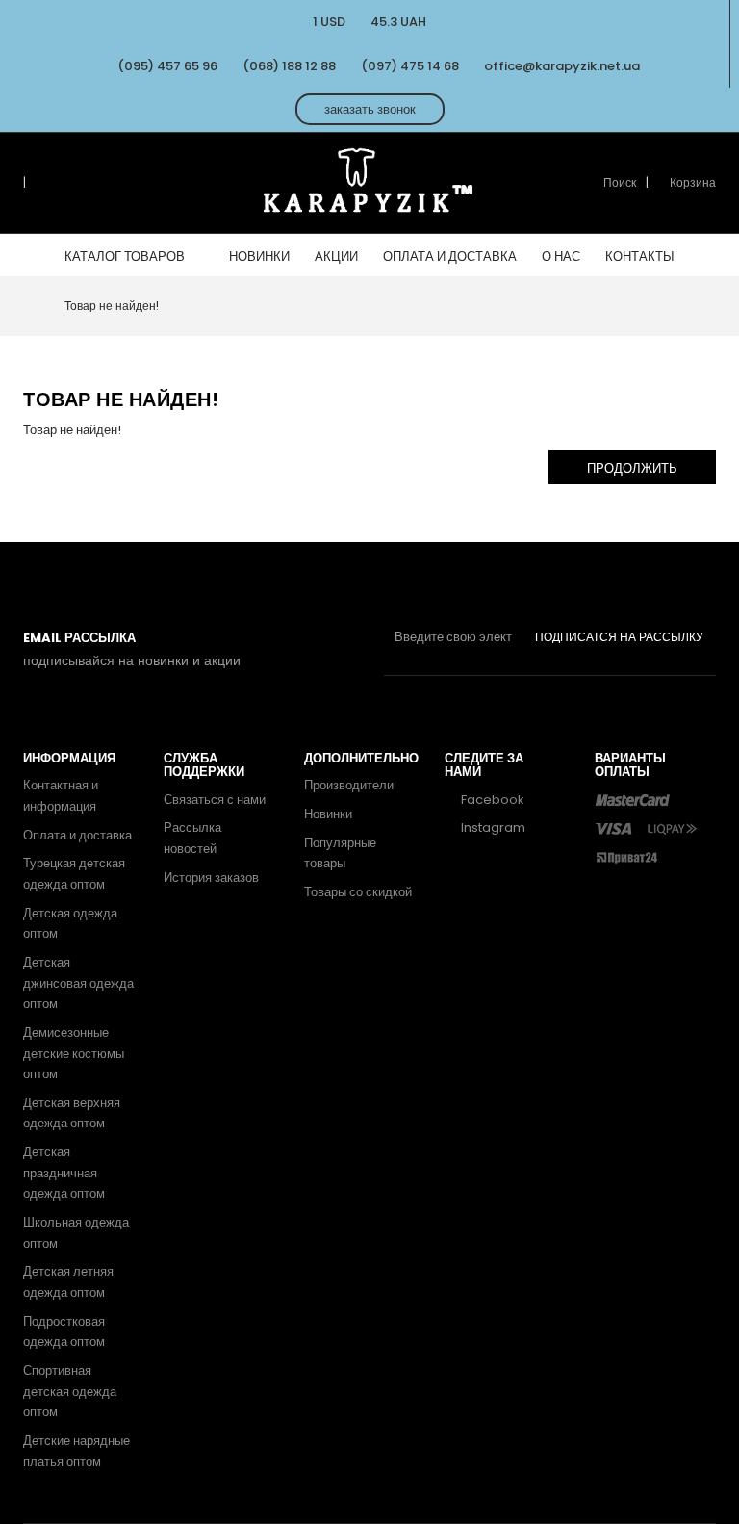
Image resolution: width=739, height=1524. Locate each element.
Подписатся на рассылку (619, 637)
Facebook (491, 799)
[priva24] (626, 856)
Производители (349, 785)
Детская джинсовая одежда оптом (78, 983)
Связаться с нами (215, 799)
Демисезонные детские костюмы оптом (73, 1053)
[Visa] (613, 827)
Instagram (491, 827)
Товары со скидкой (358, 892)
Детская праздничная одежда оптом (64, 1172)
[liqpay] (673, 827)
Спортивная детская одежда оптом (69, 1391)
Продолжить (632, 468)
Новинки (328, 814)
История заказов (211, 877)
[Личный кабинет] (40, 183)
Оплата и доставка (77, 835)
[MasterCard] (632, 799)
